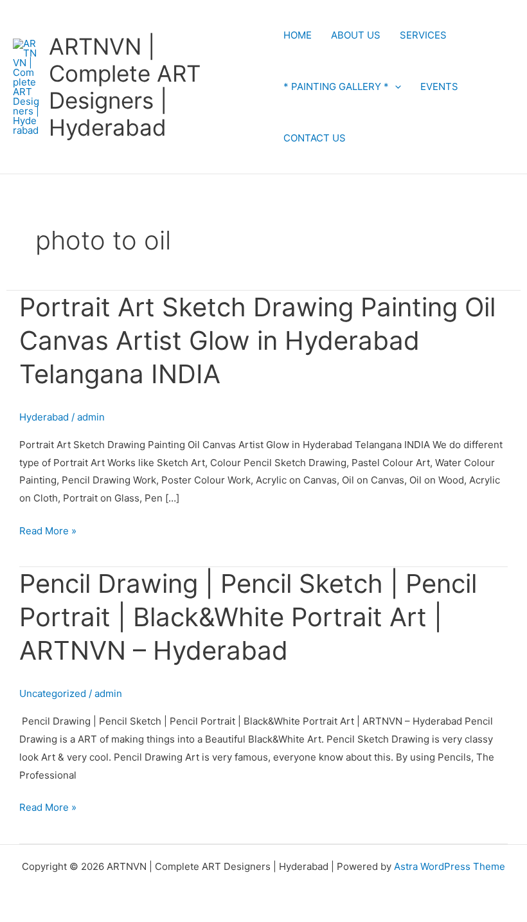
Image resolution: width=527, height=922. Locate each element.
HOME (297, 35)
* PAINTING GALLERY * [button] (336, 86)
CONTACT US (314, 138)
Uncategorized (52, 693)
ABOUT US (355, 35)
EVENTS (439, 86)
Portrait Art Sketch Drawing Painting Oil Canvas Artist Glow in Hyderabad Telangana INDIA (257, 340)
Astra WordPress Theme (449, 866)
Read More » (47, 529)
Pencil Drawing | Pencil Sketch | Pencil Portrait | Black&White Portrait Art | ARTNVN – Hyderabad (248, 617)
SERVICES (423, 35)
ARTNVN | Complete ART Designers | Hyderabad (125, 87)
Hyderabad (44, 417)
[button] (395, 86)
